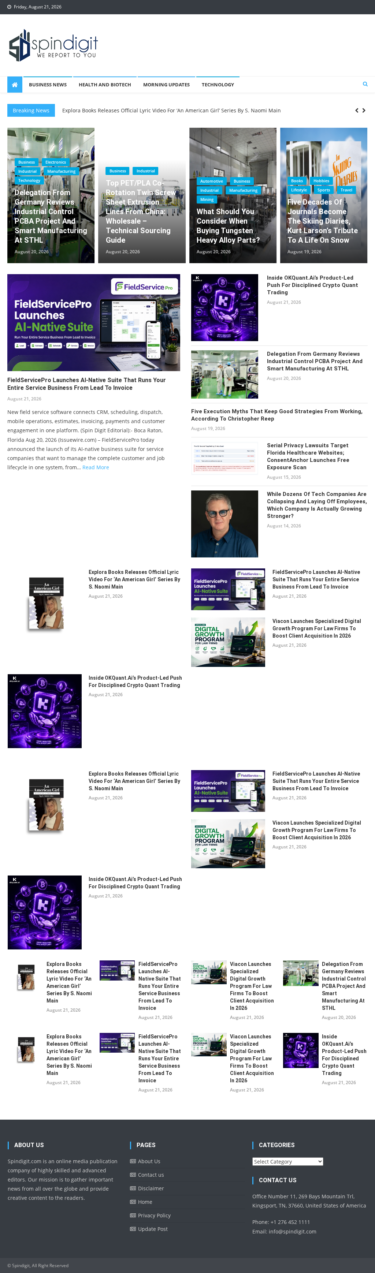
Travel (255, 190)
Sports (233, 190)
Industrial (54, 170)
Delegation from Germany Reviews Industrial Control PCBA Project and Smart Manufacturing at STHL (315, 361)
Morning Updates (166, 84)
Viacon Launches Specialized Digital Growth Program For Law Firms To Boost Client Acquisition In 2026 (316, 628)
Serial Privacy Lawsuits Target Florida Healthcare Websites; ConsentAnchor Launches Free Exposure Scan (308, 456)
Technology (218, 84)
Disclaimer (151, 1188)
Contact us (151, 1174)
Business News (48, 84)
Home (145, 1201)
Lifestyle (208, 190)
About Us (149, 1161)
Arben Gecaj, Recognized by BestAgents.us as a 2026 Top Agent (321, 225)
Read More (95, 467)
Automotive (120, 181)
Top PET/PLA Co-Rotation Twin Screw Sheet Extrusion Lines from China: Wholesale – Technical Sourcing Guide (50, 211)
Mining (116, 199)
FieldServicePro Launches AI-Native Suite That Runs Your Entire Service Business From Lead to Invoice (86, 384)
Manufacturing (152, 190)
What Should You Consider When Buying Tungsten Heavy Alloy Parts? (137, 225)
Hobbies (230, 180)
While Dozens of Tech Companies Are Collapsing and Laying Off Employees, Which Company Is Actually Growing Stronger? (317, 505)
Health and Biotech (105, 84)
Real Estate (301, 199)
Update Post (153, 1228)
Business (26, 170)
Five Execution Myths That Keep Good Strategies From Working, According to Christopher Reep (277, 415)
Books (206, 180)
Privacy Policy (154, 1215)
